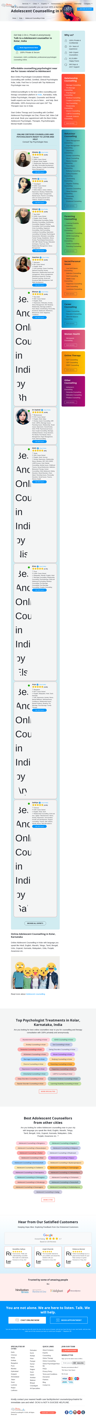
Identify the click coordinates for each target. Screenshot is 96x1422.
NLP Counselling (72, 360)
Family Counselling (72, 243)
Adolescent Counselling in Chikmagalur (31, 1177)
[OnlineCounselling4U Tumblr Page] (83, 1412)
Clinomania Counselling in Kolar (34, 1074)
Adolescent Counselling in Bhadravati (63, 1153)
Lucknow (14, 1385)
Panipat (32, 1361)
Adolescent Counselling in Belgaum (65, 1148)
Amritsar (33, 1377)
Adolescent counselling (35, 994)
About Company (48, 1350)
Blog (44, 1382)
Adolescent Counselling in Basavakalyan (32, 1148)
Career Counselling (72, 311)
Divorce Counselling (73, 111)
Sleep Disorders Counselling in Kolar (30, 1079)
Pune (13, 1366)
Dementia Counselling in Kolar (31, 1049)
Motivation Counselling (74, 395)
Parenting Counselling (73, 246)
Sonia (34, 179)
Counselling (47, 1355)
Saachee (35, 257)
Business (68, 4)
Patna (32, 1366)
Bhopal (32, 1383)
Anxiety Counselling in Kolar (36, 1045)
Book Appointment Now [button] (29, 48)
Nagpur (32, 1369)
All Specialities (35, 1388)
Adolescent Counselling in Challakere (30, 1168)
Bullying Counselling (73, 171)
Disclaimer (46, 1377)
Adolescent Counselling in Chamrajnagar (64, 1168)
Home (14, 18)
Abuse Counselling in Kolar (62, 1054)
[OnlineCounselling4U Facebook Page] (67, 1412)
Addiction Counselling (73, 273)
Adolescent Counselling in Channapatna (30, 1172)
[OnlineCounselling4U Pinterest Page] (79, 1412)
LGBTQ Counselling (73, 113)
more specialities (48, 1091)
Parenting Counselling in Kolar (61, 1064)
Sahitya (35, 803)
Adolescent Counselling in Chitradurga (31, 1182)
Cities (35, 4)
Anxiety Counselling (73, 155)
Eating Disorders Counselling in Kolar (62, 1049)
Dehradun (33, 1350)
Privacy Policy (47, 1371)
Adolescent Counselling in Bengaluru (32, 1143)
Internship (77, 4)
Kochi (32, 1353)
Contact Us (71, 9)
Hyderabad (14, 1371)
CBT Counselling (72, 362)
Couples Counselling (73, 100)
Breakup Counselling (73, 98)
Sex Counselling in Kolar (61, 1045)
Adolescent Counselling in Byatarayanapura (65, 1163)
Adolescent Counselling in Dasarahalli (65, 1182)
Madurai (32, 1380)
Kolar (20, 18)
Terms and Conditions (50, 1374)
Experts (44, 4)
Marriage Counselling (73, 85)
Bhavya (35, 292)
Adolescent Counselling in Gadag (47, 1192)
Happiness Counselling (74, 284)
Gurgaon (14, 1374)
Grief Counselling (72, 276)
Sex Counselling (71, 103)
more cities (48, 1200)
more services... (70, 123)
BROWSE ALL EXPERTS (35, 923)
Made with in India (48, 1412)
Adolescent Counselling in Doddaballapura (65, 1187)
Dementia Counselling (73, 392)
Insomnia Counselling (73, 188)
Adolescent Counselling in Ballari (31, 1153)
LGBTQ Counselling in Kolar (62, 1074)
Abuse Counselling (72, 158)
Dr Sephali (36, 410)
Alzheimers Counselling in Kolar (35, 1054)
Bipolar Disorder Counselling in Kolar (30, 1084)
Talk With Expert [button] (39, 172)
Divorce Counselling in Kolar (33, 1064)
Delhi (13, 1352)
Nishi (34, 448)
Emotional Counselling (73, 201)
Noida (13, 1358)
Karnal (32, 1364)
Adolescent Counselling (74, 233)
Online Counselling (49, 1361)
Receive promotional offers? (70, 1367)
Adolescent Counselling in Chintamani (65, 1177)
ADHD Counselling (72, 236)
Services (25, 4)
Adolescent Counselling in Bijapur (62, 1158)
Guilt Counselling (72, 286)
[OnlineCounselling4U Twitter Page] (71, 1412)
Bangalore (14, 1363)
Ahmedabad (15, 1377)
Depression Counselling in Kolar (33, 1069)
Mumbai (13, 1368)
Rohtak (32, 1356)
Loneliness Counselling (74, 289)
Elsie (34, 566)
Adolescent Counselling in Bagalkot (64, 1143)
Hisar (32, 1358)
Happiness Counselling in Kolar (63, 1069)
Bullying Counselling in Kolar (62, 1059)
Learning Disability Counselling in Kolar (64, 1084)
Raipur (13, 1387)
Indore (32, 1375)
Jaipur (13, 1379)
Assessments (56, 4)
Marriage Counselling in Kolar (34, 1059)
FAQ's (45, 1369)
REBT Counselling (72, 365)
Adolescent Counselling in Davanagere (29, 1187)
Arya (34, 684)
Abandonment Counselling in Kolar (35, 1040)
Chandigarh (34, 1386)
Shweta (35, 152)
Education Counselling (73, 314)
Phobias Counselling (73, 397)
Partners (45, 1379)
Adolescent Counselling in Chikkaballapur (65, 1172)
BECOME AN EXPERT (86, 9)
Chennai (14, 1355)
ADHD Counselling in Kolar (63, 1040)
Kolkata (13, 1360)
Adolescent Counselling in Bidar (32, 1158)
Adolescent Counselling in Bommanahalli (29, 1163)
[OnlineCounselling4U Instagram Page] (75, 1412)
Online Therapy (48, 1358)
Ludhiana (14, 1390)
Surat (13, 1382)
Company (87, 4)
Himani (35, 209)
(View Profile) (44, 152)
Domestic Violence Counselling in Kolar (64, 1079)
